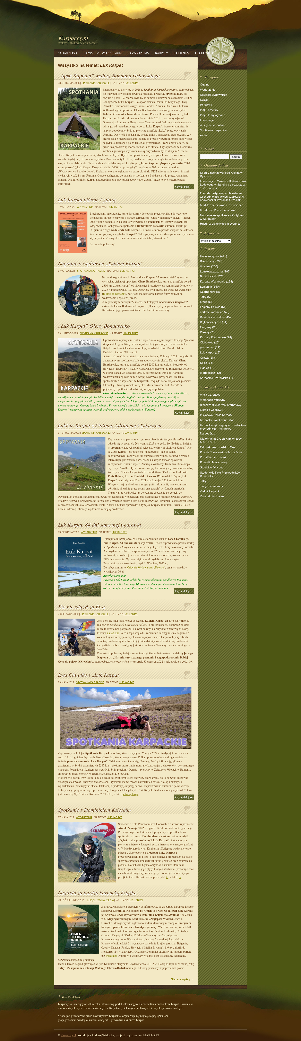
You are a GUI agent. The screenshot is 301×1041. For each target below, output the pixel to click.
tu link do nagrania (114, 294)
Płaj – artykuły (209, 109)
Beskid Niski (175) (211, 276)
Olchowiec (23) (210, 342)
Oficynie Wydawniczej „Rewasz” (146, 567)
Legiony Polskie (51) (213, 306)
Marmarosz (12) (210, 372)
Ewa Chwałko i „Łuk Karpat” (90, 674)
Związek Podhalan (212, 496)
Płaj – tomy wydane (212, 115)
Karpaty (161, 53)
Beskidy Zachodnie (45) (215, 317)
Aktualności (68, 53)
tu (167, 877)
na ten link (113, 633)
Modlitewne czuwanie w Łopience (221, 205)
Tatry (203, 481)
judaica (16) (207, 367)
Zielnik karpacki (210, 491)
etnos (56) (206, 301)
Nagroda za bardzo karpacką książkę (97, 892)
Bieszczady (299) (211, 261)
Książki (91, 900)
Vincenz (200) (209, 266)
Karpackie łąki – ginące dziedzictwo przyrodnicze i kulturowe (223, 426)
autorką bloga (130, 794)
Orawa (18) (207, 357)
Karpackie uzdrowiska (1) (216, 377)
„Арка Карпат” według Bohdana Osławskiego (109, 75)
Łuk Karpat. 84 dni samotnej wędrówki (99, 524)
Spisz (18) (206, 362)
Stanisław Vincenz (211, 467)
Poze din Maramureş (213, 462)
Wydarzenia (85, 207)
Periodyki (206, 104)
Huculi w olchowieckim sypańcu (220, 223)
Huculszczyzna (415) (213, 256)
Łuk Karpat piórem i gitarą (87, 199)
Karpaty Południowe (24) (216, 337)
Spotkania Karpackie (95, 83)
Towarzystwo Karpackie (103, 53)
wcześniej (111, 956)
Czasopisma (139, 53)
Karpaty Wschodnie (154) (216, 281)
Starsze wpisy (182, 979)
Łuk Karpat (131, 83)
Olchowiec (204, 53)
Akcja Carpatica (210, 394)
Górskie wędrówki (211, 409)
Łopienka (181, 53)
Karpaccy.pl (73, 38)
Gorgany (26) (208, 327)
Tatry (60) (206, 296)
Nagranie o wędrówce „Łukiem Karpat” (100, 263)
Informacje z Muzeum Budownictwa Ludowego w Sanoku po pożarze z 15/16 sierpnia (223, 184)
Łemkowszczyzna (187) (215, 271)
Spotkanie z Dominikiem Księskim (94, 809)
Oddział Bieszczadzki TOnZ (218, 447)
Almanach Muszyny (212, 399)
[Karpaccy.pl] (220, 66)
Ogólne (204, 84)
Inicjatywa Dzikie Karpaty (216, 414)
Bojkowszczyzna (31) (213, 322)
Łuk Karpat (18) (210, 352)
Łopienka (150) (210, 286)
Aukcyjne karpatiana (213, 125)
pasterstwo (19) (210, 347)
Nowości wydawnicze (213, 94)
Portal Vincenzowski (213, 457)
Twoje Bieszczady (211, 486)
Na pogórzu (207, 433)
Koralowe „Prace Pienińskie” (218, 210)
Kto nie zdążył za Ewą (81, 606)
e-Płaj (203, 135)
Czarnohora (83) (211, 291)
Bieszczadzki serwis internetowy (220, 404)
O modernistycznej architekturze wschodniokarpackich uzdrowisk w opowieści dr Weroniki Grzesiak (222, 196)
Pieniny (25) (208, 332)
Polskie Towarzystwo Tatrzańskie (221, 452)
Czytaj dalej (184, 187)
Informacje (207, 120)
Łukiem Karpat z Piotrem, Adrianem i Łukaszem (109, 425)
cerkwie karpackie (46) (214, 312)
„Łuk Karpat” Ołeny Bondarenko (94, 325)
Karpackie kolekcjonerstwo (217, 420)
